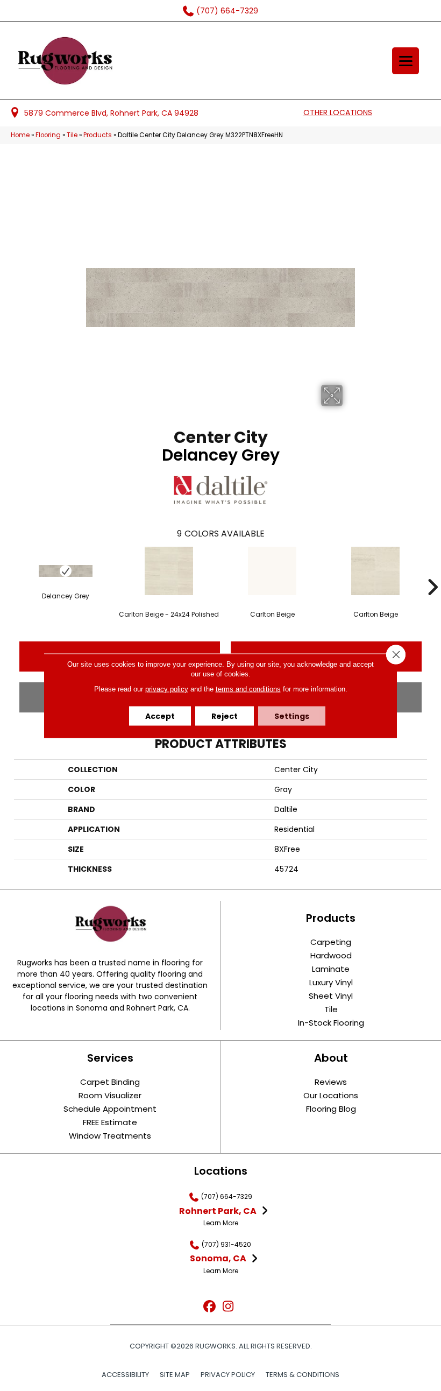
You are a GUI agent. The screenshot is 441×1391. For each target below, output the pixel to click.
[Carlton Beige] (272, 571)
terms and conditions (248, 688)
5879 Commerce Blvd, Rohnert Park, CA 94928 (111, 113)
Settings (291, 715)
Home (20, 135)
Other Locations (337, 112)
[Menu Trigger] (405, 60)
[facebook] (209, 1307)
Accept (160, 715)
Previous (9, 571)
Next (432, 571)
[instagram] (228, 1307)
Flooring (48, 135)
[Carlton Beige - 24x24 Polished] (168, 571)
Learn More (220, 1222)
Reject (224, 715)
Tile (72, 135)
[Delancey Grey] (65, 571)
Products (97, 135)
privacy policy (166, 688)
